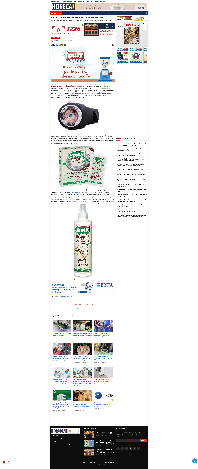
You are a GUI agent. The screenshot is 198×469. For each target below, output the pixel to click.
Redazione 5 (55, 339)
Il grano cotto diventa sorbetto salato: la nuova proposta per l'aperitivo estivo (130, 154)
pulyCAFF (87, 199)
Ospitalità (84, 13)
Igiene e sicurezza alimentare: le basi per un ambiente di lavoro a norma (82, 335)
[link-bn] (111, 7)
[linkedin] (130, 448)
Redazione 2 (76, 362)
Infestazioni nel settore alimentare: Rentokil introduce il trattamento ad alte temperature (82, 381)
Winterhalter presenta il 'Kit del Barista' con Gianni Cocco (61, 380)
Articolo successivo (89, 304)
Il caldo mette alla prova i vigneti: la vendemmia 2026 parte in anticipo (131, 149)
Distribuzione (91, 13)
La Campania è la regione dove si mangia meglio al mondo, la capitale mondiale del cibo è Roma (104, 451)
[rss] (138, 448)
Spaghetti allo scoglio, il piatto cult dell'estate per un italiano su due (132, 195)
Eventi (114, 13)
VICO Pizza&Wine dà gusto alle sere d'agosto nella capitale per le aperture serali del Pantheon (131, 215)
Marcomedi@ (102, 465)
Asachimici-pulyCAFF (74, 192)
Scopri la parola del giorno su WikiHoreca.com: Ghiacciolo (130, 170)
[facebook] (118, 448)
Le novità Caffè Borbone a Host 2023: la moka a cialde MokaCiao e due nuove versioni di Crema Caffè (104, 442)
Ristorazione (76, 13)
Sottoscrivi (143, 440)
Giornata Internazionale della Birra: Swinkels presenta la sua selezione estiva (130, 210)
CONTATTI (138, 13)
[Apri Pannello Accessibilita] (194, 460)
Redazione (75, 339)
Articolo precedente (76, 304)
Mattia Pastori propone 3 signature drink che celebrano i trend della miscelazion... (69, 307)
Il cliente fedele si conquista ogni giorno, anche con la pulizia (102, 404)
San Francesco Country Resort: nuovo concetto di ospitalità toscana (131, 185)
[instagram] (126, 448)
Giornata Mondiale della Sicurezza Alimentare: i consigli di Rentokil (103, 358)
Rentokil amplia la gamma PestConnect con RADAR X (102, 380)
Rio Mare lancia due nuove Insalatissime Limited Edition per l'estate (131, 205)
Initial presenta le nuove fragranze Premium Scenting (61, 357)
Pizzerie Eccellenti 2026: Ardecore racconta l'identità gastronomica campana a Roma (132, 200)
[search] (147, 13)
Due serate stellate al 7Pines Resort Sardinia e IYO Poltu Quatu (131, 180)
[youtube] (134, 448)
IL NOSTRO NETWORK (129, 13)
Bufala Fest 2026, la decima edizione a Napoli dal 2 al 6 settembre (132, 175)
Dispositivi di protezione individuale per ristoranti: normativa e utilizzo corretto (102, 335)
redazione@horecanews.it (62, 438)
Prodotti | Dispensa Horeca (103, 13)
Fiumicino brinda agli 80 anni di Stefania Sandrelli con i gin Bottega (104, 432)
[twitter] (122, 448)
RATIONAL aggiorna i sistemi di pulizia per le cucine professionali (62, 335)
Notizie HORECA (67, 13)
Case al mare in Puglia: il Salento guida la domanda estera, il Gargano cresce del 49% (131, 144)
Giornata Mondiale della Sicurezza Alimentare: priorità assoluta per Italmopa (81, 358)
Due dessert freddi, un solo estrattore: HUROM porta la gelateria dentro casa (130, 159)
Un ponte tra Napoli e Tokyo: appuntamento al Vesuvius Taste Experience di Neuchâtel (130, 164)
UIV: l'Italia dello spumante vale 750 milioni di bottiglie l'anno (96, 307)
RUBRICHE (120, 13)
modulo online (66, 296)
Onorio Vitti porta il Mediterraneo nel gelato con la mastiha (131, 190)
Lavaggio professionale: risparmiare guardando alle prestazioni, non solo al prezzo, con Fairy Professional (62, 405)
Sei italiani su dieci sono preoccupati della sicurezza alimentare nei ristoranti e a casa (81, 405)
